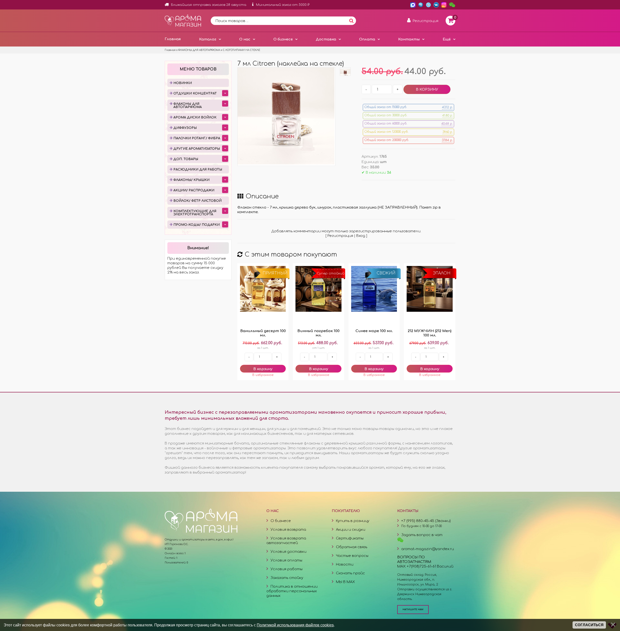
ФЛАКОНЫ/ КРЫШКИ (191, 180)
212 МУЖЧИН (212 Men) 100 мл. (429, 333)
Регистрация (340, 236)
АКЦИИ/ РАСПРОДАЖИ (193, 190)
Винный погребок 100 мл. (318, 333)
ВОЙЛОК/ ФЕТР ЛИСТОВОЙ (197, 201)
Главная (173, 39)
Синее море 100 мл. (374, 331)
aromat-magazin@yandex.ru (427, 549)
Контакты (409, 39)
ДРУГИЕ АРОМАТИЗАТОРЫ (196, 148)
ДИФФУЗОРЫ (185, 128)
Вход (360, 236)
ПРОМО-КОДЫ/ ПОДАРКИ (196, 224)
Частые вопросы (352, 556)
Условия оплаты (286, 560)
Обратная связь (351, 547)
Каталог (207, 39)
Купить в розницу (352, 521)
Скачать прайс (350, 573)
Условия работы (286, 569)
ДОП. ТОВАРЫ (185, 159)
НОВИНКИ (182, 83)
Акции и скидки (350, 529)
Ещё (447, 39)
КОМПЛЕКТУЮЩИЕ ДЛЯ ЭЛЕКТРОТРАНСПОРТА (194, 213)
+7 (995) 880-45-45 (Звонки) (426, 521)
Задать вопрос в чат (421, 535)
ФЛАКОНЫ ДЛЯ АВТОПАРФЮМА (187, 105)
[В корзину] (263, 369)
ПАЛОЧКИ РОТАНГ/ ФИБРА (196, 138)
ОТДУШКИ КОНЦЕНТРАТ (195, 93)
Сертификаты (350, 538)
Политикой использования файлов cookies (295, 625)
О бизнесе (283, 39)
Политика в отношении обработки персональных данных (292, 591)
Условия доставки (288, 551)
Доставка (326, 39)
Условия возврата (288, 529)
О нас (244, 39)
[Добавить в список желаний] (263, 375)
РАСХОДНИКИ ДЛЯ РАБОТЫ (197, 169)
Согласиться (589, 625)
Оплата (367, 39)
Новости (344, 564)
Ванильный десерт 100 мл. (263, 333)
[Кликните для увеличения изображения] (286, 116)
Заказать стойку (287, 578)
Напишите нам (413, 609)
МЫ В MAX (345, 582)
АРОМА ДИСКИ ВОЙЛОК (195, 117)
